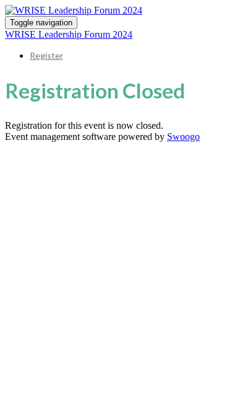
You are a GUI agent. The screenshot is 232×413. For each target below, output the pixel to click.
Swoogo (183, 136)
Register (46, 55)
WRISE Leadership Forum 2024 (68, 34)
